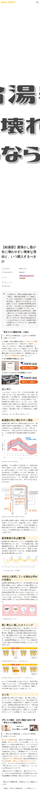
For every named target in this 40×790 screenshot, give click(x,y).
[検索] (37, 2)
